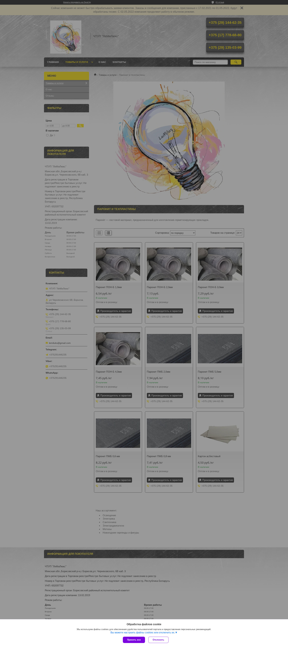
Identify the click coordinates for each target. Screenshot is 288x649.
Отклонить (158, 640)
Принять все (134, 640)
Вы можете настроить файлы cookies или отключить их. (142, 632)
